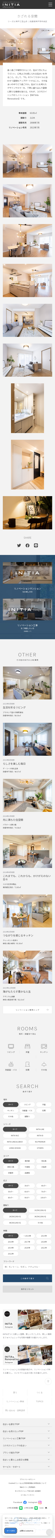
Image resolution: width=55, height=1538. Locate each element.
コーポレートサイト (28, 1495)
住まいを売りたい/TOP (13, 1431)
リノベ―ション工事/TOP (14, 1438)
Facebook (17, 1502)
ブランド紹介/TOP (11, 1452)
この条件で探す (27, 1278)
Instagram (32, 1502)
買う (15, 1392)
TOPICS (39, 1401)
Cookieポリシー (15, 1523)
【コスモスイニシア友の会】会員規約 (27, 1491)
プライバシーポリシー (27, 1479)
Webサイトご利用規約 (27, 1487)
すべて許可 (10, 1531)
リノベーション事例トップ (27, 1010)
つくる (40, 1392)
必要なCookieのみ (26, 1531)
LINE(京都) (29, 1508)
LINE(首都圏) (12, 1508)
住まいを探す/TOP (11, 1424)
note (41, 1508)
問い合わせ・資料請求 (15, 1410)
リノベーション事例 (15, 1401)
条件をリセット (27, 1289)
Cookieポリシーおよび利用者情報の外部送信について (27, 1483)
